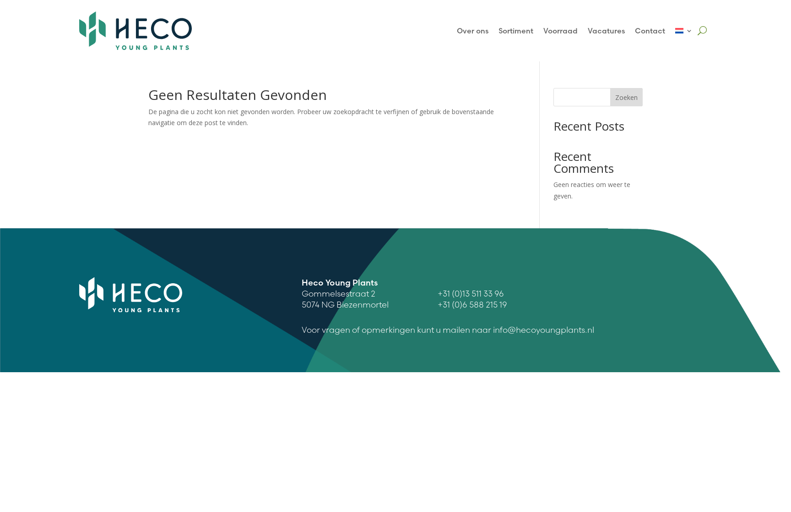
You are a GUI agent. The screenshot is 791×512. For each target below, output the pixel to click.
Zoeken (626, 97)
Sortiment (515, 30)
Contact (650, 30)
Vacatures (606, 30)
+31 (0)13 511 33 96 (471, 293)
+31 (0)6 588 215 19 (472, 304)
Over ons (472, 30)
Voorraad (560, 30)
